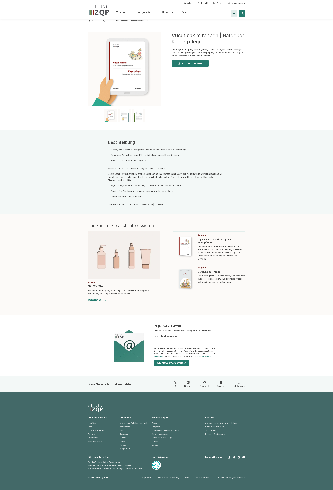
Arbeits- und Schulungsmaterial (133, 423)
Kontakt (204, 3)
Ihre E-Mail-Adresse (165, 336)
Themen (123, 12)
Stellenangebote (95, 441)
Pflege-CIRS (125, 448)
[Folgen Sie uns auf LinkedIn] (229, 457)
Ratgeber (105, 21)
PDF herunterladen (192, 63)
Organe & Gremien (96, 430)
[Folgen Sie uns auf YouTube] (243, 457)
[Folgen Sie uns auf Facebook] (239, 457)
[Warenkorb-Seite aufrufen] (234, 13)
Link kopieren (239, 386)
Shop (185, 12)
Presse (220, 3)
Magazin (123, 430)
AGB (187, 477)
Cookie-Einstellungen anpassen (230, 477)
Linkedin (188, 386)
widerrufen (158, 356)
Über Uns (168, 12)
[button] (110, 115)
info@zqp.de (219, 434)
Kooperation (93, 438)
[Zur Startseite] (99, 9)
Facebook (205, 386)
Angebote (145, 12)
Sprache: (188, 3)
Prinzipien (92, 434)
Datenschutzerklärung (203, 356)
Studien (123, 438)
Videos (123, 445)
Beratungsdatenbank (161, 434)
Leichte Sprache (238, 3)
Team (90, 427)
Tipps (122, 441)
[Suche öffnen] (242, 13)
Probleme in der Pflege (162, 438)
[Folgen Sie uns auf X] (234, 457)
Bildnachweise (202, 477)
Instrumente (125, 427)
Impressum (147, 477)
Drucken (221, 386)
